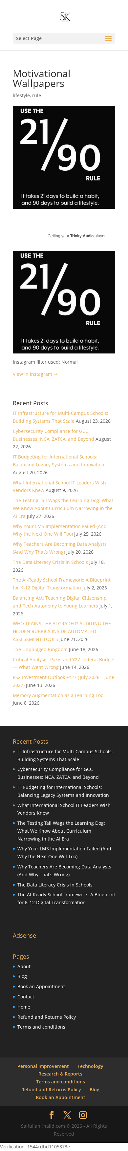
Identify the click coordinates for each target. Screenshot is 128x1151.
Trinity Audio (82, 236)
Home (23, 1007)
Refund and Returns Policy (46, 1017)
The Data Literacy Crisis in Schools (50, 562)
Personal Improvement (43, 1066)
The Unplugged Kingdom (40, 649)
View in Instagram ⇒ (35, 374)
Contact (25, 996)
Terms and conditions (41, 1027)
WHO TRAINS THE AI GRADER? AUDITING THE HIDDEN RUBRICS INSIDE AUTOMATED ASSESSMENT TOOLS (62, 631)
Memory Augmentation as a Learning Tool (59, 695)
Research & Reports (60, 1074)
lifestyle (21, 95)
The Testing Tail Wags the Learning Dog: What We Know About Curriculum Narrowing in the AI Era (63, 508)
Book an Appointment (41, 986)
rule (36, 95)
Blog (22, 976)
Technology (90, 1066)
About (24, 966)
